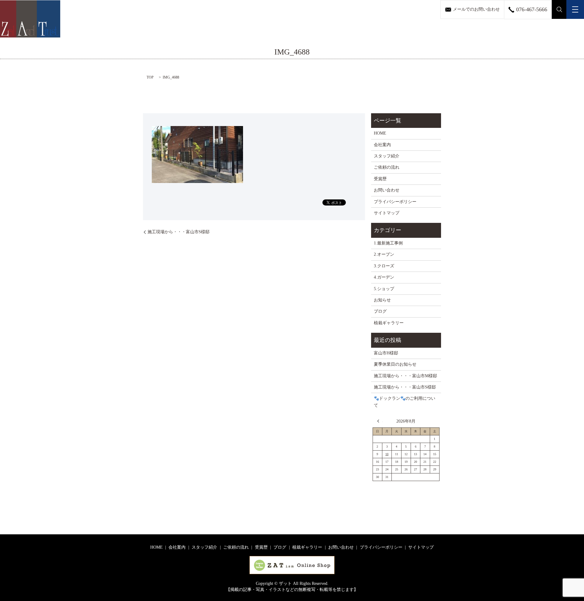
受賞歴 (380, 179)
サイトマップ (386, 213)
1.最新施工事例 (388, 243)
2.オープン (384, 254)
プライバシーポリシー (395, 201)
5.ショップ (384, 288)
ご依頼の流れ (386, 167)
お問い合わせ (386, 190)
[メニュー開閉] (575, 9)
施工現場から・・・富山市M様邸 (405, 376)
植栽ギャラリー (389, 323)
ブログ (380, 311)
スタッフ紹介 (386, 156)
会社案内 (382, 144)
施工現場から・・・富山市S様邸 (179, 232)
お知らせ (382, 300)
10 (386, 454)
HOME (380, 133)
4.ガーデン (384, 277)
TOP (150, 77)
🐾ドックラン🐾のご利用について (404, 401)
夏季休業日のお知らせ (395, 364)
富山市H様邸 (386, 353)
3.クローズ (384, 266)
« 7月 (380, 421)
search (559, 9)
